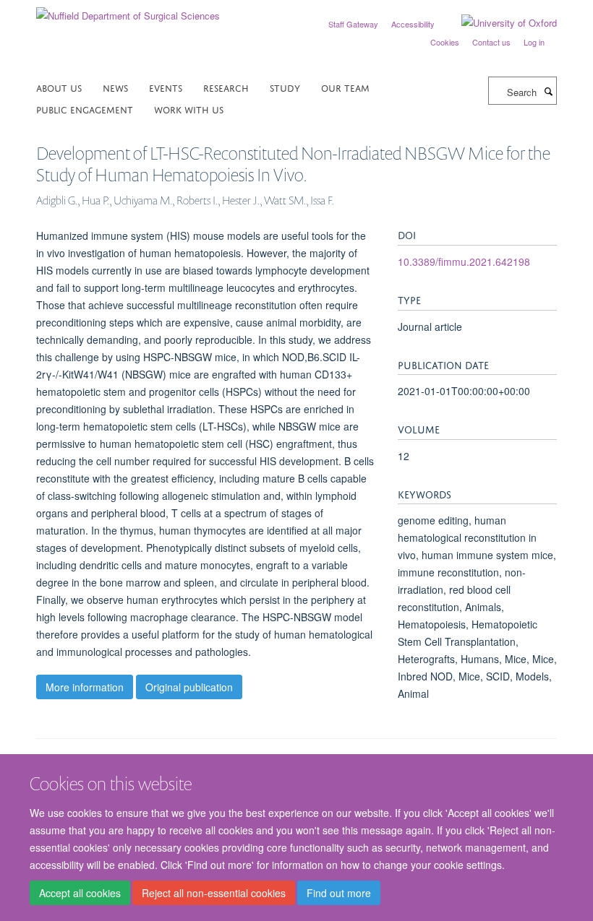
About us (59, 87)
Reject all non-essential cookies (214, 893)
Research (226, 87)
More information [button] (85, 687)
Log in (534, 42)
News (115, 87)
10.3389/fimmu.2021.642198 (464, 261)
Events (165, 87)
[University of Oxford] (498, 23)
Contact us (491, 42)
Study (285, 87)
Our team (345, 87)
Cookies (444, 42)
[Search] (548, 91)
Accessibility (413, 24)
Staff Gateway (353, 24)
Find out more (339, 893)
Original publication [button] (189, 687)
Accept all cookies (80, 893)
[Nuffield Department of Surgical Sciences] (128, 10)
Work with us (188, 109)
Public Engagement (84, 109)
